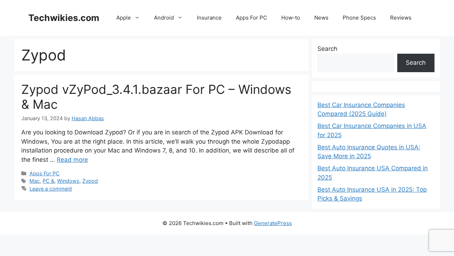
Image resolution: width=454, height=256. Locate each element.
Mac (34, 181)
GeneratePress (273, 223)
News (321, 17)
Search (327, 48)
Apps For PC (251, 17)
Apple (123, 17)
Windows (68, 181)
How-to (290, 17)
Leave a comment (50, 189)
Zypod (90, 181)
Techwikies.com (63, 17)
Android (164, 17)
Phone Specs (359, 17)
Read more (72, 159)
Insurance (209, 17)
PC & (48, 181)
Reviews (400, 17)
